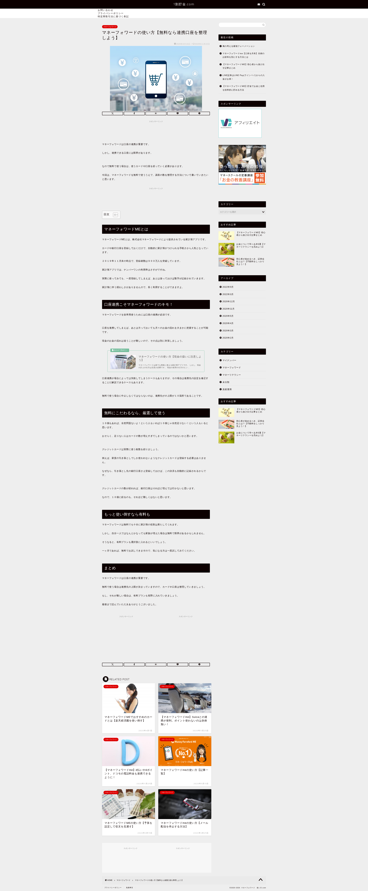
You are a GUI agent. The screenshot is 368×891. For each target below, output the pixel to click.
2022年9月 (228, 287)
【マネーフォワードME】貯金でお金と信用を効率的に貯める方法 (244, 88)
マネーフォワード (109, 27)
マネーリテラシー (232, 375)
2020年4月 (228, 323)
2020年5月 (228, 316)
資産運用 (227, 389)
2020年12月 (229, 301)
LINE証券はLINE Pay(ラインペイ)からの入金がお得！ (244, 77)
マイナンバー (229, 360)
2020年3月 (228, 330)
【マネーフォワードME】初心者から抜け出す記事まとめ (244, 66)
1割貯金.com (184, 4)
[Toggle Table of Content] (114, 214)
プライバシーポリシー (111, 13)
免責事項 (129, 887)
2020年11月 (229, 309)
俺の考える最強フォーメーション (239, 46)
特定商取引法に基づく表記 (113, 16)
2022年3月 (228, 294)
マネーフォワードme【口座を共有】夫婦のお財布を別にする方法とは (243, 55)
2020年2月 (228, 338)
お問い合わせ (105, 10)
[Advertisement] (156, 131)
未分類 (226, 382)
